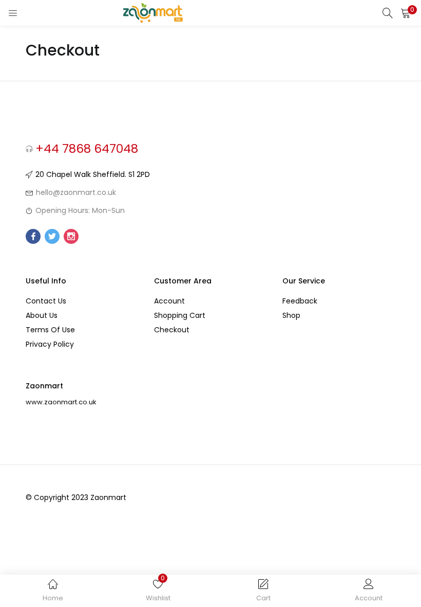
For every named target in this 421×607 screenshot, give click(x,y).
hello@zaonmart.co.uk (76, 192)
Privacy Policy (50, 344)
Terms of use (50, 330)
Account (169, 301)
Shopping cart (179, 315)
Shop (291, 315)
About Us (42, 315)
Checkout (171, 330)
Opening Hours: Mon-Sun (80, 210)
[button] (405, 13)
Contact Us (46, 301)
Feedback (299, 301)
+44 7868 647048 (86, 148)
